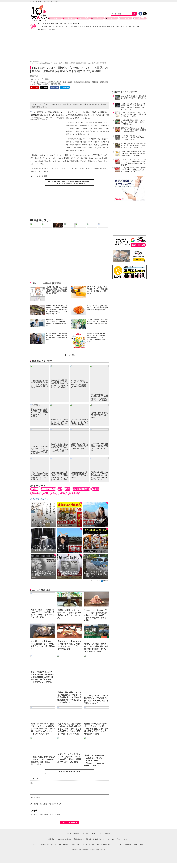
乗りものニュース (56, 844)
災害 (79, 26)
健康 (48, 23)
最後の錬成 (104, 82)
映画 (64, 82)
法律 (44, 23)
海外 (112, 26)
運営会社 (88, 839)
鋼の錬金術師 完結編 (82, 82)
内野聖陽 (95, 82)
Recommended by (96, 580)
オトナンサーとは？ (108, 839)
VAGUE (85, 844)
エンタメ (126, 18)
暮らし (40, 23)
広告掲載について (79, 839)
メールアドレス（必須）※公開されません (45, 804)
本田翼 (32, 84)
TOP (55, 18)
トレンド (112, 18)
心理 (129, 26)
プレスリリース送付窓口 (64, 839)
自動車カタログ (105, 844)
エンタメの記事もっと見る (70, 771)
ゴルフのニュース (117, 844)
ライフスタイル (49, 26)
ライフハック (60, 26)
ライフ (69, 18)
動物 (108, 26)
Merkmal (65, 844)
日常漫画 (74, 26)
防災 (83, 26)
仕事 (52, 23)
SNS (39, 26)
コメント (33, 783)
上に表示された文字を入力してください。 (45, 814)
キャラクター (101, 26)
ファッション (119, 26)
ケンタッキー (42, 30)
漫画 (56, 23)
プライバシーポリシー (122, 839)
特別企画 (140, 18)
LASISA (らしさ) (44, 844)
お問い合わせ (52, 839)
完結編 (70, 82)
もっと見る (70, 355)
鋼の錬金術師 (56, 84)
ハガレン (43, 82)
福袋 (134, 26)
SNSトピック (83, 18)
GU (126, 26)
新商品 (70, 23)
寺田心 (39, 84)
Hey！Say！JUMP (54, 82)
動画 (61, 23)
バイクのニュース (94, 844)
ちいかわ (93, 26)
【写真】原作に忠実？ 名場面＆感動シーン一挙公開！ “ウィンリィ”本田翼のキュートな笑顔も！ (71, 182)
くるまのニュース (75, 844)
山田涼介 (46, 84)
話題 (65, 23)
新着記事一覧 (97, 839)
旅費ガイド (143, 844)
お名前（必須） (36, 797)
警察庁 (139, 26)
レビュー (76, 23)
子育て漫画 (51, 30)
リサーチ (98, 18)
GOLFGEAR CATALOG (131, 844)
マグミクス (34, 844)
